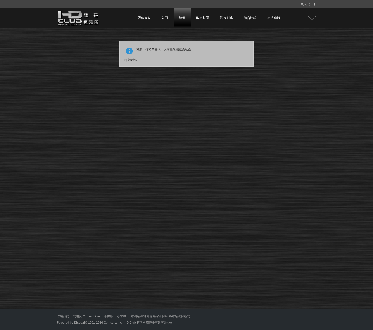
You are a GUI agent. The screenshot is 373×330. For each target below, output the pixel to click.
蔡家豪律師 (160, 316)
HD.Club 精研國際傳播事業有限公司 (148, 322)
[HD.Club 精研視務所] (78, 17)
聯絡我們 (63, 316)
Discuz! (79, 322)
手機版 (108, 316)
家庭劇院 (273, 18)
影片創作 (226, 18)
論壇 (182, 18)
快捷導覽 (312, 18)
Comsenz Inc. (113, 322)
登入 (303, 4)
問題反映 (78, 316)
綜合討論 (250, 18)
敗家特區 (202, 18)
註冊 (312, 4)
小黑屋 (121, 316)
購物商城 (144, 18)
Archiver (94, 316)
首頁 (165, 18)
